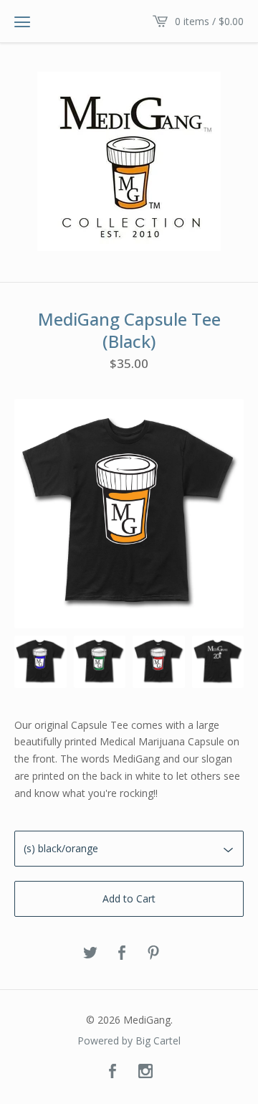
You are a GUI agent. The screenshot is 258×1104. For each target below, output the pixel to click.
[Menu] (22, 21)
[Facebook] (112, 1072)
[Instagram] (145, 1072)
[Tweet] (90, 953)
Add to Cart (129, 898)
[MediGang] (129, 161)
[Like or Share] (122, 953)
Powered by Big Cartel (129, 1041)
